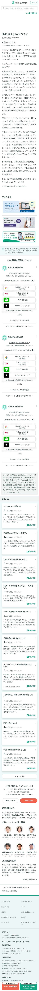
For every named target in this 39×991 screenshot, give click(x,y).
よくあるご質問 (5, 901)
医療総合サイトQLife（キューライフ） (12, 980)
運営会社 (23, 917)
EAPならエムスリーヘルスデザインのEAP (13, 973)
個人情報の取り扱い (22, 273)
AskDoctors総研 (14, 935)
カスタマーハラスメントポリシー (29, 923)
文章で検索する (31, 13)
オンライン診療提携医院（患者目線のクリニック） (16, 938)
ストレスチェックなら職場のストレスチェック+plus (16, 971)
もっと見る (19, 776)
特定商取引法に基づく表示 (8, 917)
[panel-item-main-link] (19, 515)
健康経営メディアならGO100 (10, 966)
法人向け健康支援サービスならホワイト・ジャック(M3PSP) (18, 960)
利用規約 (12, 273)
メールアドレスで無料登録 (19, 320)
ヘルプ (22, 907)
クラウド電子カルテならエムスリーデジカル (14, 948)
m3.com (22, 818)
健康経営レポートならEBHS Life (11, 963)
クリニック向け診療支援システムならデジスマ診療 (16, 951)
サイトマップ (5, 922)
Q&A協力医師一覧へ (30, 880)
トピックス (5, 935)
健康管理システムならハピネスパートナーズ (14, 968)
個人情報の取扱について (27, 912)
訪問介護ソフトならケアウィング (11, 953)
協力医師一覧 (5, 907)
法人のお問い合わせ (26, 901)
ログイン (34, 2)
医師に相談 (29, 800)
